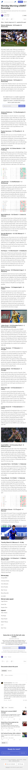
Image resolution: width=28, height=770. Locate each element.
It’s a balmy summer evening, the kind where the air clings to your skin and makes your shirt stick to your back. (11, 726)
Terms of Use (20, 650)
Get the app (20, 764)
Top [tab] (2, 707)
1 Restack (9, 656)
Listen (25, 15)
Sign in (25, 1)
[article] (14, 715)
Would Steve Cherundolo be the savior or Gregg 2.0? (9, 723)
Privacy (24, 759)
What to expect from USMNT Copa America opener (10, 735)
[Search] (25, 707)
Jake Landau (6, 14)
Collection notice (15, 760)
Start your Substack (10, 764)
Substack (8, 767)
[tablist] (6, 670)
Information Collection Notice (13, 652)
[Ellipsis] (26, 683)
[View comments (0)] (8, 719)
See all (3, 742)
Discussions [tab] (11, 707)
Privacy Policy (23, 652)
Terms (10, 760)
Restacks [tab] (10, 670)
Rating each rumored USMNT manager (9, 712)
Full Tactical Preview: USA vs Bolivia (11, 733)
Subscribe (20, 1)
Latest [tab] (6, 707)
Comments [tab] (4, 670)
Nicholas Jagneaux (8, 682)
